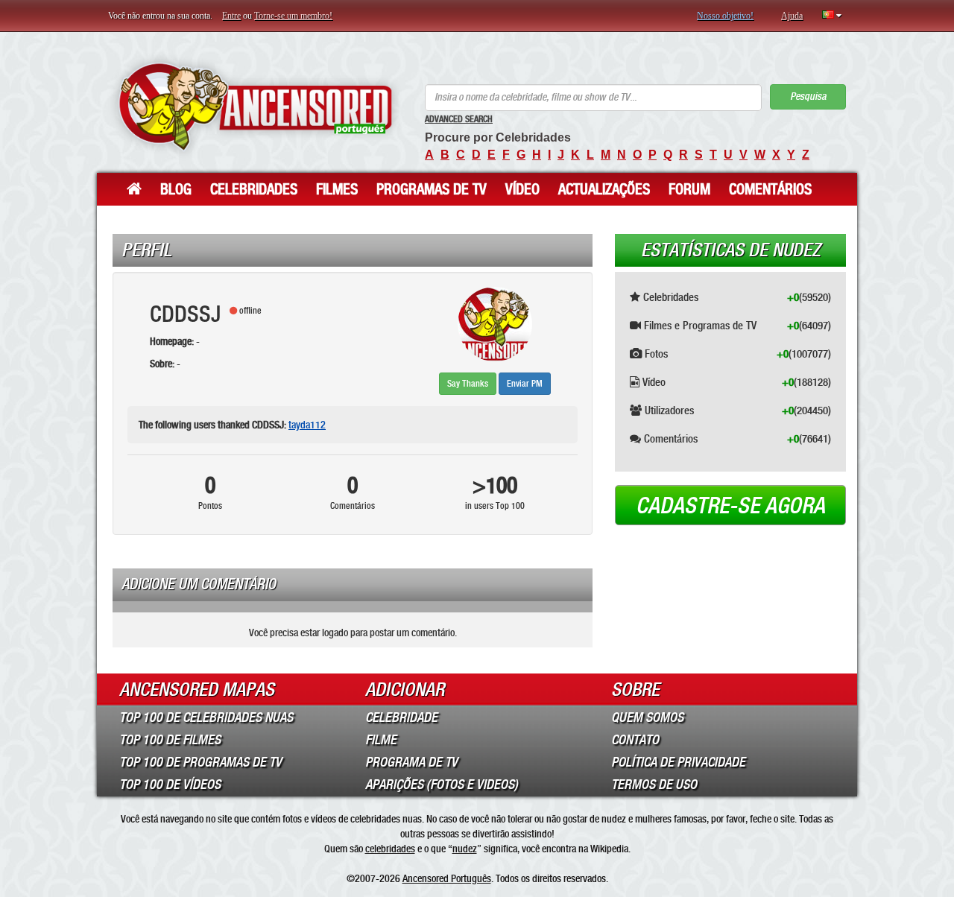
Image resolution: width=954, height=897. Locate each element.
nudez (464, 849)
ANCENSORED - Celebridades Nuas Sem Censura (255, 106)
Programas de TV (431, 189)
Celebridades (253, 189)
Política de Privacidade (678, 762)
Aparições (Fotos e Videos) (441, 784)
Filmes (337, 189)
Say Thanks (467, 383)
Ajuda (792, 15)
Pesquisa (808, 96)
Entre (231, 15)
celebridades (390, 849)
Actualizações (604, 189)
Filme (381, 740)
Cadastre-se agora (730, 506)
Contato (635, 740)
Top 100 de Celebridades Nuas (206, 717)
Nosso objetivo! (725, 15)
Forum (689, 189)
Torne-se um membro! (293, 15)
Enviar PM (525, 383)
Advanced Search (459, 119)
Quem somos (647, 717)
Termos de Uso (654, 784)
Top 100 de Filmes (170, 740)
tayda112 (307, 425)
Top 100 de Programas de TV (200, 762)
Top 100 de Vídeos (170, 784)
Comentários (770, 189)
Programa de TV (411, 762)
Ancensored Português (446, 878)
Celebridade (401, 717)
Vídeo (522, 189)
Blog (176, 189)
